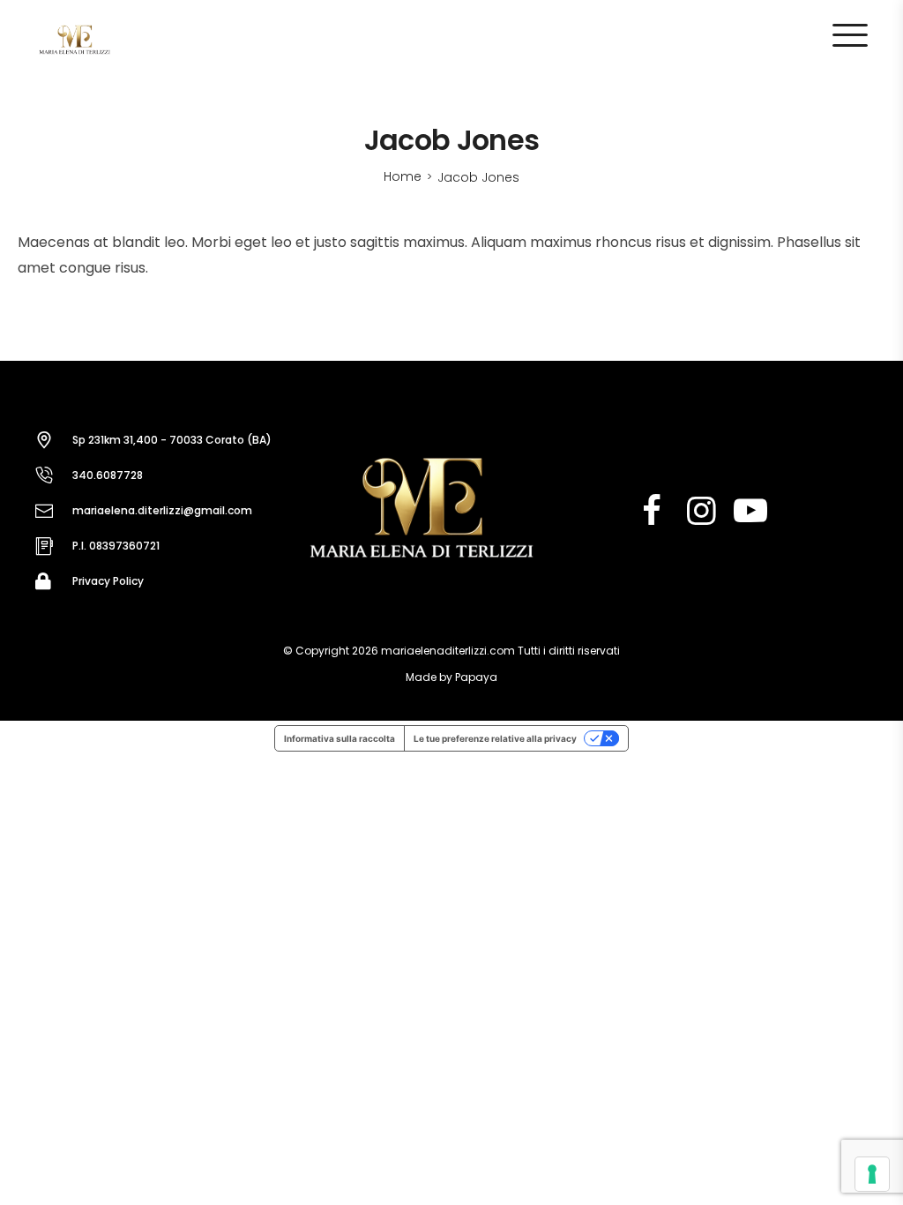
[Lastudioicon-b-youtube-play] (750, 511)
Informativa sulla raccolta (339, 738)
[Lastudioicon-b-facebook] (651, 511)
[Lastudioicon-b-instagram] (701, 511)
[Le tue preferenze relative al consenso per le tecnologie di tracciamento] (872, 1174)
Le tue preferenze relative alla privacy (495, 738)
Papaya (476, 677)
